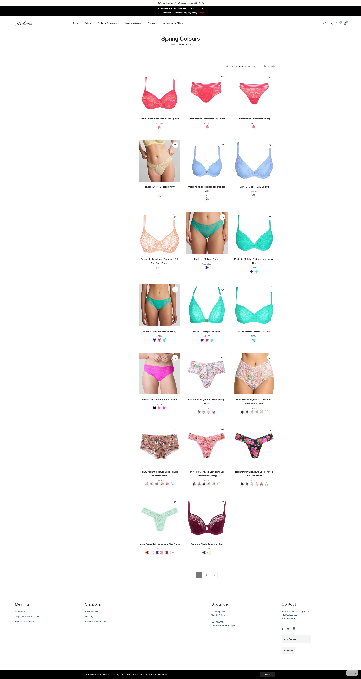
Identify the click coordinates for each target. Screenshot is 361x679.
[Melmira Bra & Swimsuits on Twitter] (288, 628)
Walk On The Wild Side (194, 484)
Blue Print (207, 267)
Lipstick (147, 552)
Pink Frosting (167, 484)
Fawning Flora (204, 412)
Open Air (207, 199)
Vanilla (152, 552)
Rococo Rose (209, 412)
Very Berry (159, 340)
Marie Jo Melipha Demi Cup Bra (254, 331)
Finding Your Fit (91, 611)
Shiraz (167, 552)
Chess (242, 484)
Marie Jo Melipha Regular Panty (159, 331)
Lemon (159, 195)
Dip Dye (251, 484)
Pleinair (214, 412)
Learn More (161, 674)
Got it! (267, 674)
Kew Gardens (162, 484)
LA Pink (159, 127)
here (202, 12)
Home (172, 44)
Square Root (242, 412)
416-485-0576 (289, 618)
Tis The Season (199, 412)
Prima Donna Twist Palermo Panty (159, 399)
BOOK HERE (197, 8)
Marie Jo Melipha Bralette (206, 331)
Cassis (157, 552)
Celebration (246, 484)
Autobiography (246, 412)
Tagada (159, 408)
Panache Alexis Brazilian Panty (159, 186)
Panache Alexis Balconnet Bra (207, 544)
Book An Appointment (24, 621)
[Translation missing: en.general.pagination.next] (215, 575)
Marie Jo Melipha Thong (206, 259)
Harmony (152, 484)
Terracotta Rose (157, 484)
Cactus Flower (164, 408)
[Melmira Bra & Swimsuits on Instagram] (294, 628)
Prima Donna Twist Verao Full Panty (207, 118)
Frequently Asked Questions (27, 616)
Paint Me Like (199, 484)
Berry (204, 552)
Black (154, 408)
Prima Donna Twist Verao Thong (254, 118)
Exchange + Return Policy (96, 621)
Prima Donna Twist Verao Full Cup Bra (159, 118)
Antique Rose (162, 552)
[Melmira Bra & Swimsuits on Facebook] (283, 628)
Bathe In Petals (251, 412)
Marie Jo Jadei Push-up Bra (254, 186)
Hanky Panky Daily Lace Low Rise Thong (159, 544)
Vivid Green (256, 271)
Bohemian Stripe (147, 484)
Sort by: (229, 66)
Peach (159, 271)
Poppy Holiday (204, 484)
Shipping (89, 616)
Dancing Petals (209, 484)
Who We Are (20, 611)
